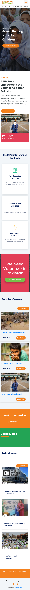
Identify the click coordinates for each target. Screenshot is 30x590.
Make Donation (14, 45)
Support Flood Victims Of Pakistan (13, 333)
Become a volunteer (16, 279)
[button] (26, 2)
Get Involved (12, 571)
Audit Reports (22, 571)
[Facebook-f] (13, 584)
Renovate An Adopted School (11, 394)
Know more (8, 111)
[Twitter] (17, 584)
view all (23, 308)
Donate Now (20, 338)
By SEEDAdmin (12, 483)
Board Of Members (11, 575)
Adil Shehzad (18, 587)
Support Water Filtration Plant (11, 363)
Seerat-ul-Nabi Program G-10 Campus (16, 6)
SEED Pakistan (11, 581)
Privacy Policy (22, 575)
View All (22, 465)
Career (5, 571)
